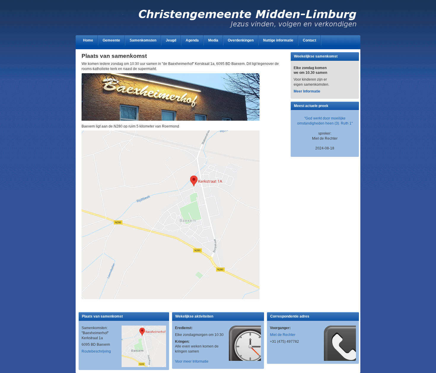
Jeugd (171, 40)
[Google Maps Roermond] (171, 298)
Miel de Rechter (282, 335)
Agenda (192, 40)
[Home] (219, 28)
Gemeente (111, 40)
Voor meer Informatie (192, 361)
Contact (309, 40)
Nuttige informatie (278, 40)
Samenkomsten (143, 40)
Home (88, 40)
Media (213, 40)
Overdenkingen (241, 40)
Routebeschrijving (96, 351)
